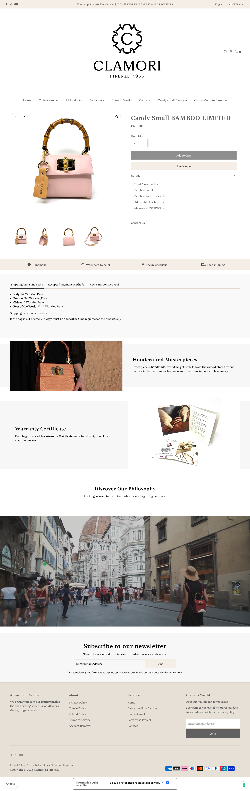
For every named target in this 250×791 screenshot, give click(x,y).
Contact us (138, 222)
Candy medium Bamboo (143, 708)
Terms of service (52, 764)
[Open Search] (225, 51)
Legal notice (70, 764)
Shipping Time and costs (27, 284)
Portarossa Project (139, 720)
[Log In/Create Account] (230, 51)
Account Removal (80, 725)
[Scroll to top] (243, 781)
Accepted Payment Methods (66, 284)
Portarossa (96, 100)
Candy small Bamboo (172, 100)
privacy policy (225, 712)
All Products (73, 100)
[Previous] (15, 116)
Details (135, 176)
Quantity (137, 136)
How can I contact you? (104, 284)
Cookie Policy (77, 708)
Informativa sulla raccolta (87, 784)
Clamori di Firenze (46, 769)
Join (160, 663)
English (219, 4)
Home (27, 100)
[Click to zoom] (117, 116)
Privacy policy (34, 764)
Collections (47, 100)
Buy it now (184, 166)
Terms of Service (80, 720)
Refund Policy (77, 714)
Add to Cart (183, 155)
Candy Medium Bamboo (210, 100)
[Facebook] (6, 4)
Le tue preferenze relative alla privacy (135, 782)
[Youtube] (16, 4)
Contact (144, 100)
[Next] (24, 116)
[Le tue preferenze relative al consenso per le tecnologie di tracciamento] (244, 785)
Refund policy (17, 764)
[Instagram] (11, 4)
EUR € (237, 4)
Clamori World (122, 100)
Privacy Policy (78, 702)
